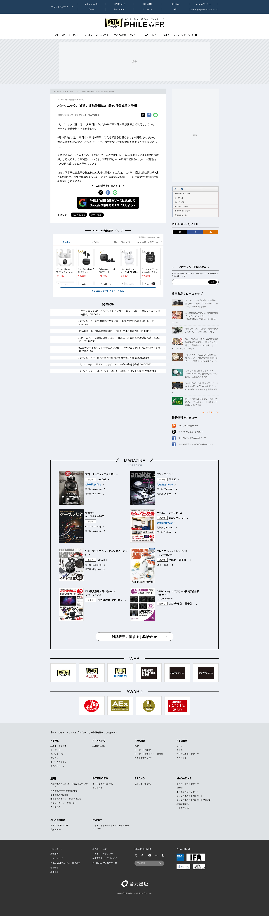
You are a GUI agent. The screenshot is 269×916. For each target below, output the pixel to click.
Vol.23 (101, 559)
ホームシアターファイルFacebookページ (195, 444)
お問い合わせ (56, 848)
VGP (136, 745)
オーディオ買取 (204, 9)
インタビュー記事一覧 (102, 783)
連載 (53, 778)
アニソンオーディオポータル (63, 802)
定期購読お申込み (93, 484)
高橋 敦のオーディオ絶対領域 (63, 790)
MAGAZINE (134, 460)
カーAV (144, 35)
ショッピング (179, 35)
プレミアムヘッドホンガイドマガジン (194, 799)
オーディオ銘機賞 (142, 749)
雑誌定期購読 (183, 803)
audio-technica (91, 4)
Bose (92, 9)
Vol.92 (172, 479)
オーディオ (73, 35)
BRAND (139, 778)
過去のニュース (181, 215)
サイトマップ (56, 858)
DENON (147, 4)
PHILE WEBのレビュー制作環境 (65, 862)
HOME (56, 91)
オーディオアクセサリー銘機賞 (148, 753)
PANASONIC (79, 214)
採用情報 (54, 872)
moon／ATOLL (203, 4)
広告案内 (54, 853)
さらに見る (182, 757)
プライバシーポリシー (102, 853)
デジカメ (133, 35)
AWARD (139, 741)
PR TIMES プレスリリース (104, 862)
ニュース (64, 91)
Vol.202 (102, 479)
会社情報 (54, 867)
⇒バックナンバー (210, 412)
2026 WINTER (177, 518)
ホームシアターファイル (188, 791)
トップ (55, 35)
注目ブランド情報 (142, 783)
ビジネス (165, 35)
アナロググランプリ (143, 757)
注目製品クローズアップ (187, 294)
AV (63, 35)
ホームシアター (103, 35)
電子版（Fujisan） (93, 493)
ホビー (155, 35)
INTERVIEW (100, 778)
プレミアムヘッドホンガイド (190, 795)
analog (179, 787)
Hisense (147, 9)
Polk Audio (119, 9)
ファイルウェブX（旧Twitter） (191, 431)
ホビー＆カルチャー (182, 210)
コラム (180, 749)
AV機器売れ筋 (98, 745)
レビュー (181, 745)
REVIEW (182, 741)
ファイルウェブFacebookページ (192, 438)
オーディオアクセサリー (188, 783)
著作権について (99, 848)
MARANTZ (119, 4)
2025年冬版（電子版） (110, 600)
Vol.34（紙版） (163, 564)
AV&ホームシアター (182, 193)
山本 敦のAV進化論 (59, 794)
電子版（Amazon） (94, 488)
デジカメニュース (181, 206)
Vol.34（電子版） (179, 559)
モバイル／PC (56, 753)
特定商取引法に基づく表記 (104, 858)
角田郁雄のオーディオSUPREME (65, 798)
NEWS (54, 741)
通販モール (55, 829)
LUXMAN (175, 4)
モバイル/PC (120, 35)
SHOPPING (57, 820)
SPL (175, 9)
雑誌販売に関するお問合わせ (134, 636)
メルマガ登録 (183, 807)
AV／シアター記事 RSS (188, 425)
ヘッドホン (87, 35)
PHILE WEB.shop (93, 526)
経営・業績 (96, 214)
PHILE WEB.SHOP (59, 825)
